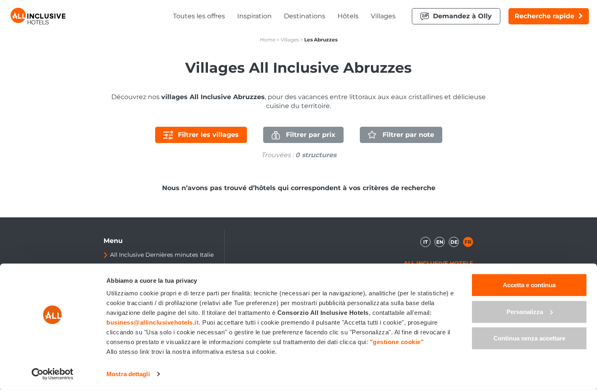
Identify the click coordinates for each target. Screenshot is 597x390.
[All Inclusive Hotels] (38, 16)
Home (267, 40)
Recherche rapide (544, 16)
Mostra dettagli (128, 373)
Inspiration (254, 16)
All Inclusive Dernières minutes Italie (162, 254)
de (454, 242)
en (439, 242)
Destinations (304, 16)
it (425, 242)
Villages (383, 16)
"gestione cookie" (397, 341)
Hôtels (348, 16)
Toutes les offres (199, 16)
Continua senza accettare (529, 338)
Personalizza (524, 311)
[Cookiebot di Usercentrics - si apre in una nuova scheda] (52, 374)
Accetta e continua (529, 285)
